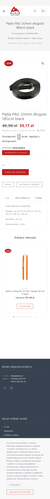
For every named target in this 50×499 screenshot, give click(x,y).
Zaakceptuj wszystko (20, 492)
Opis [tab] (7, 198)
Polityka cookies (11, 435)
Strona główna (18, 33)
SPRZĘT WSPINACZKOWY (19, 38)
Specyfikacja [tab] (22, 198)
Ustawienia (14, 485)
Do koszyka (25, 306)
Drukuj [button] (8, 184)
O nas (6, 427)
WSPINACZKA (32, 33)
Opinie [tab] (38, 198)
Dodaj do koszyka (15, 172)
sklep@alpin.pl (16, 376)
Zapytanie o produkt (29, 184)
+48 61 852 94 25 (18, 381)
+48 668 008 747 (18, 378)
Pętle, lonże (37, 38)
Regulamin (8, 431)
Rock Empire (19, 147)
